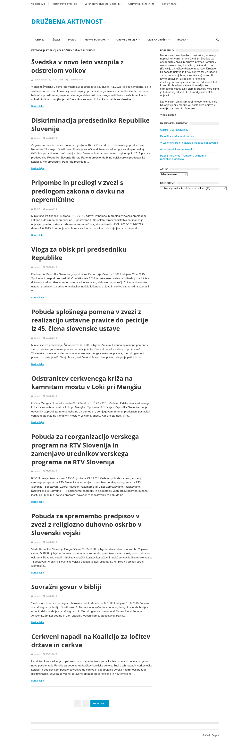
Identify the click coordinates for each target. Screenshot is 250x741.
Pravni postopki (95, 39)
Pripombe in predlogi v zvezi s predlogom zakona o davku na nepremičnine (78, 190)
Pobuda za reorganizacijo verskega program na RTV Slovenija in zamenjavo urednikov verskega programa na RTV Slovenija (85, 449)
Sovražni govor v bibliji (66, 587)
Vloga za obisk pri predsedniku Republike (78, 253)
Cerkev (39, 39)
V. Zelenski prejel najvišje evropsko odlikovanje (189, 142)
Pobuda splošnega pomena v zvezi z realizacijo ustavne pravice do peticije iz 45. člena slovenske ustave (89, 320)
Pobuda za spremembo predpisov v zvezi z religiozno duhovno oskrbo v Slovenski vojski (86, 524)
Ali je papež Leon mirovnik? (177, 149)
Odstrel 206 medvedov (174, 129)
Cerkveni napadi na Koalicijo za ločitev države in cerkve (90, 640)
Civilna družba (157, 39)
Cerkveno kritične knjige (141, 3)
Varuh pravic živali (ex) (65, 3)
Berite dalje (37, 106)
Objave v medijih (126, 39)
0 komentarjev (76, 79)
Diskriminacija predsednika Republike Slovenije (90, 124)
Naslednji (100, 703)
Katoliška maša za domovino (178, 136)
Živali (56, 39)
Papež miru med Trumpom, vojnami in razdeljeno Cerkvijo (183, 157)
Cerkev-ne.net (169, 3)
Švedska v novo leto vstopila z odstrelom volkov (77, 66)
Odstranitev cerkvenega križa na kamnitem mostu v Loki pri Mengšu (86, 382)
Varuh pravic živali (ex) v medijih (102, 3)
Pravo (72, 39)
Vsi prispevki (38, 3)
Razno (181, 39)
